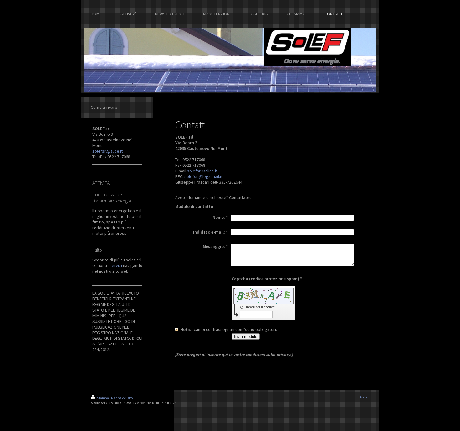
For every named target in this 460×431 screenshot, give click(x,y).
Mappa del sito (122, 398)
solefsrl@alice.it (107, 151)
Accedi (364, 397)
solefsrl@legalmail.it (203, 176)
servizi (116, 265)
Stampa (103, 398)
